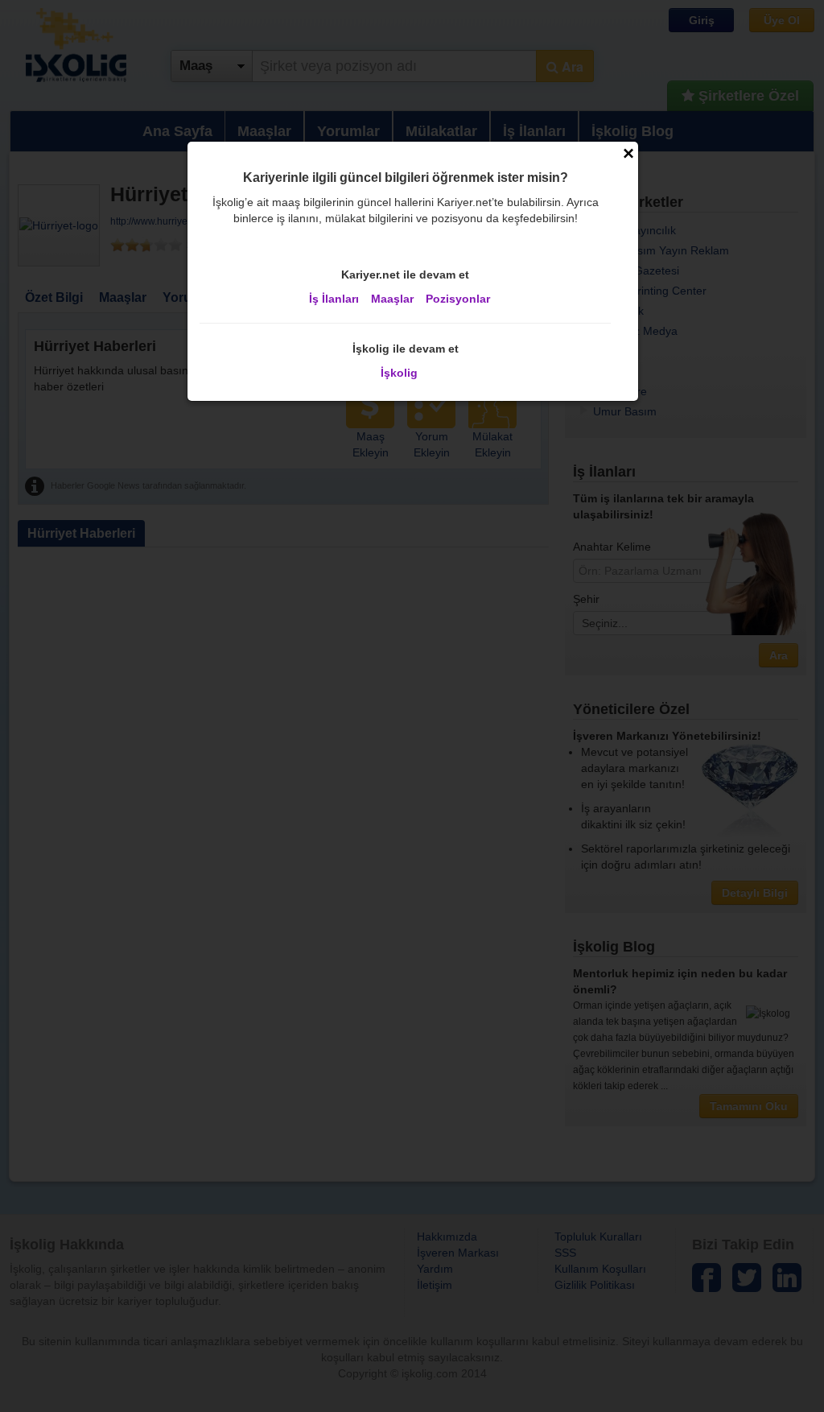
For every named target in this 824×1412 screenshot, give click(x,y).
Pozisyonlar (458, 298)
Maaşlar (392, 298)
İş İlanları (334, 298)
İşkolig (399, 372)
